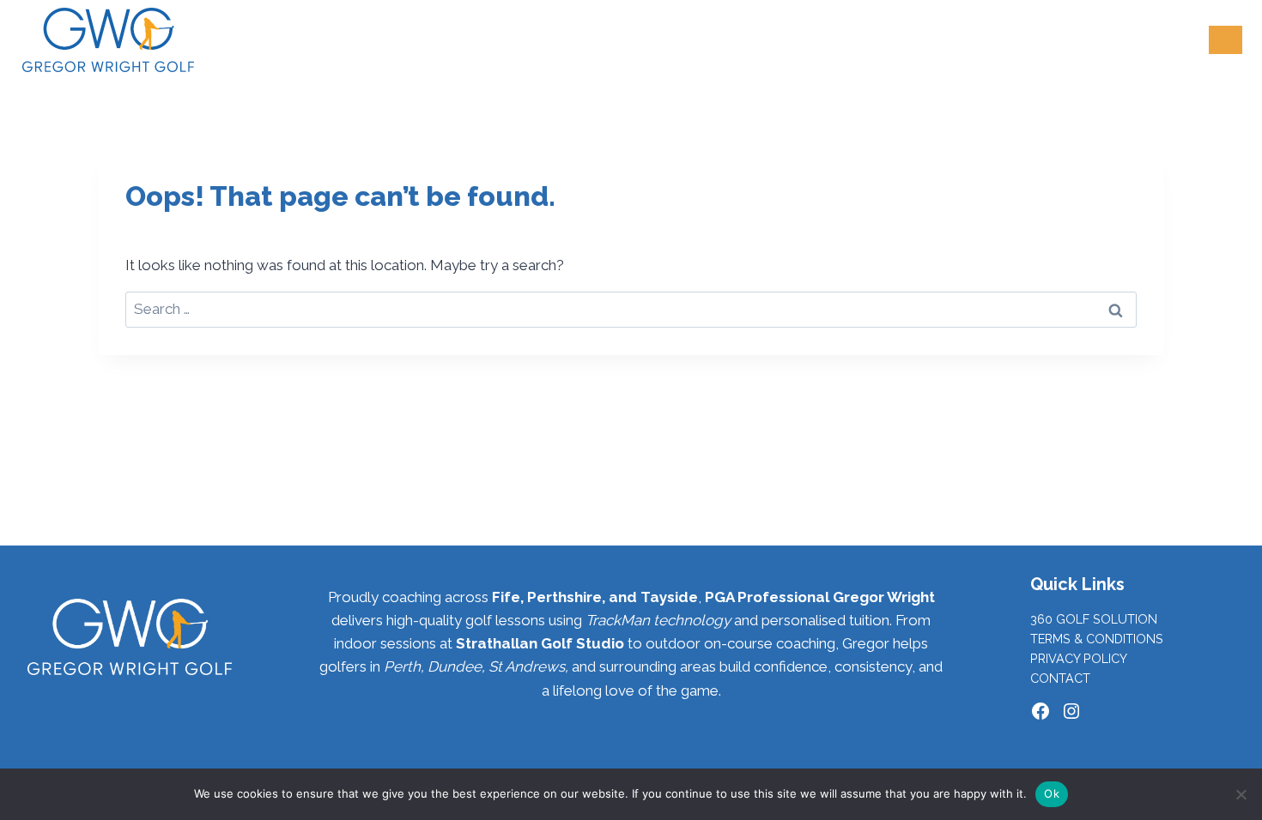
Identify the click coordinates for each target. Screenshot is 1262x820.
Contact (1060, 678)
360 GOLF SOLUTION (1093, 619)
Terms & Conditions (1096, 638)
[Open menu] (1225, 40)
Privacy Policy (1078, 658)
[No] (1240, 794)
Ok (1051, 793)
